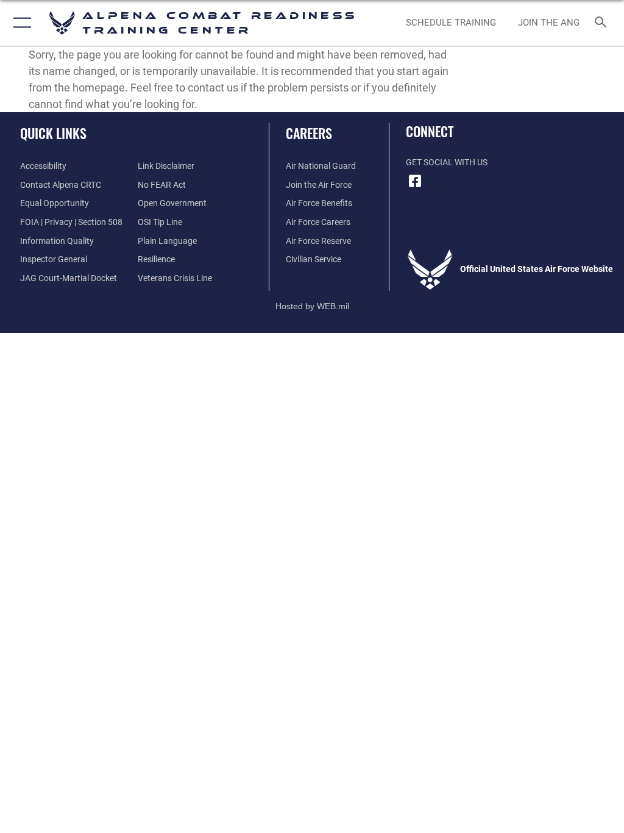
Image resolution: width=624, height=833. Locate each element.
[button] (20, 23)
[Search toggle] (603, 23)
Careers (309, 133)
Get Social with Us (447, 162)
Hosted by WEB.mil (312, 306)
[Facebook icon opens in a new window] (415, 181)
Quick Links (53, 133)
